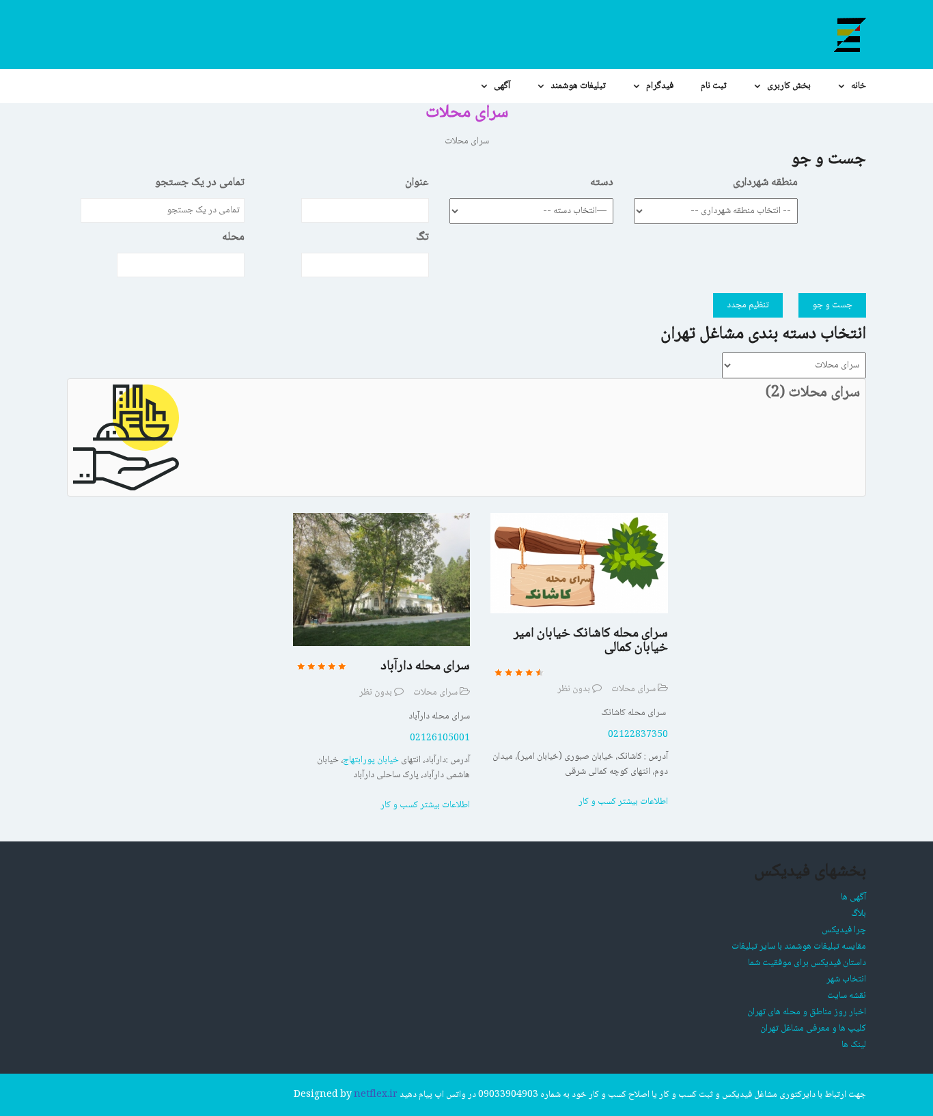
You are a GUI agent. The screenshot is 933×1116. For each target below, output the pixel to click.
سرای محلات (435, 692)
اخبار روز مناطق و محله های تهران (806, 1012)
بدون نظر (375, 692)
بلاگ (858, 914)
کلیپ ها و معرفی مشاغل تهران (813, 1028)
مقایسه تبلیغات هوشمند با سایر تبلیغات (799, 946)
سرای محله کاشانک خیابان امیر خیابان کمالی (591, 641)
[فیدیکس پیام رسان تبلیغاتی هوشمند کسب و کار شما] (849, 34)
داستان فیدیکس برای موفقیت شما (807, 963)
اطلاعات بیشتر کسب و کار (425, 805)
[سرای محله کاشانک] (578, 563)
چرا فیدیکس (844, 930)
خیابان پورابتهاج (371, 760)
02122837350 (638, 735)
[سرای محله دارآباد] (381, 580)
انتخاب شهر (846, 979)
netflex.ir (376, 1095)
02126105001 (440, 738)
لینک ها (853, 1045)
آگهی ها (853, 897)
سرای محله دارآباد (425, 666)
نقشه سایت (846, 996)
